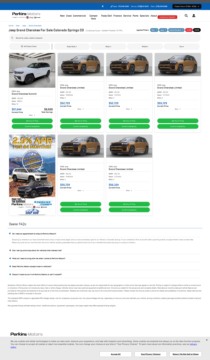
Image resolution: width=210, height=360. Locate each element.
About (154, 15)
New (62, 15)
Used (69, 15)
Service (127, 15)
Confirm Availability (32, 126)
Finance (117, 15)
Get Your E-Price (32, 121)
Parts (135, 15)
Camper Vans (93, 17)
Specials (144, 15)
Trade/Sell (106, 15)
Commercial (79, 15)
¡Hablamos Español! (167, 17)
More (31, 115)
